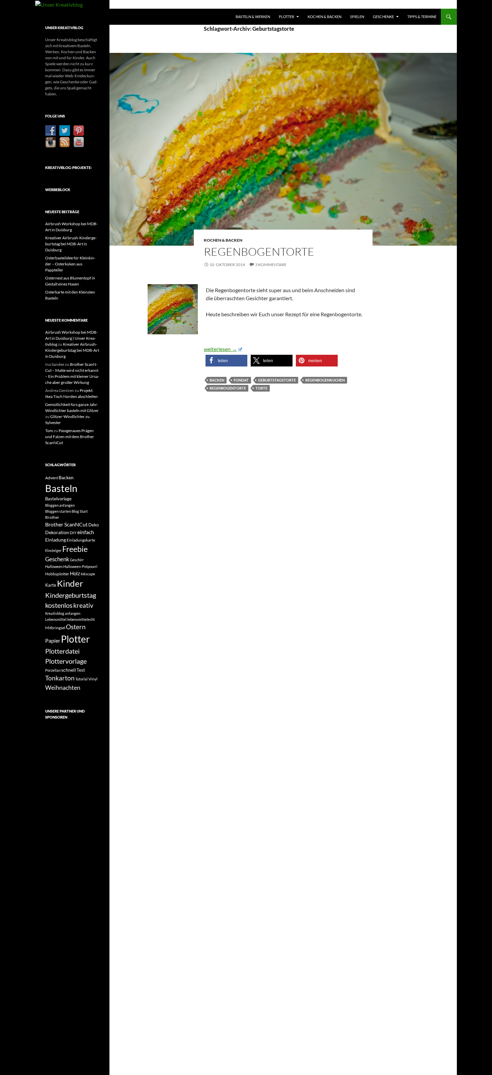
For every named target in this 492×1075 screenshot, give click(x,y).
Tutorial (81, 679)
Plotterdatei (62, 651)
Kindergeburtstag (70, 595)
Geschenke (383, 16)
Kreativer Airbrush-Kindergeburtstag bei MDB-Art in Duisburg (71, 243)
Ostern (76, 627)
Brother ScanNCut (66, 524)
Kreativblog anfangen (62, 613)
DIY (73, 532)
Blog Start (80, 511)
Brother (52, 517)
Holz (75, 573)
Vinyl (92, 678)
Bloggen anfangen (60, 505)
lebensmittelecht (81, 619)
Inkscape (88, 574)
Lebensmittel (56, 619)
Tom (49, 430)
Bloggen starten (58, 511)
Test (81, 670)
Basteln (61, 488)
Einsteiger (53, 550)
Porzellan (53, 670)
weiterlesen (223, 349)
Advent (51, 477)
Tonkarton (60, 678)
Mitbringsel (55, 627)
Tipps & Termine (421, 16)
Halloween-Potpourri (80, 566)
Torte (261, 388)
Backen (217, 380)
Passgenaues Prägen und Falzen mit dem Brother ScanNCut (69, 436)
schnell (68, 670)
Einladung (55, 540)
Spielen (357, 16)
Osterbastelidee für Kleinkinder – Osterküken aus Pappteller (70, 263)
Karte (50, 585)
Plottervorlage (66, 661)
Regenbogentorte (259, 251)
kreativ (83, 605)
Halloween (54, 566)
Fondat (241, 380)
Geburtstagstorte (277, 380)
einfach (85, 532)
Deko (93, 524)
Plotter (286, 16)
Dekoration (57, 532)
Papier (52, 640)
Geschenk (57, 559)
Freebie (75, 549)
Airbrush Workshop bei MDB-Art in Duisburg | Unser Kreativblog (71, 338)
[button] (226, 360)
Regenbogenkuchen (325, 380)
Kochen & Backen (324, 16)
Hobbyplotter (57, 573)
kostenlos (59, 605)
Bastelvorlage (58, 498)
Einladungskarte (81, 540)
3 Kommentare (270, 264)
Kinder (70, 583)
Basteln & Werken (253, 16)
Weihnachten (62, 687)
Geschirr (77, 560)
